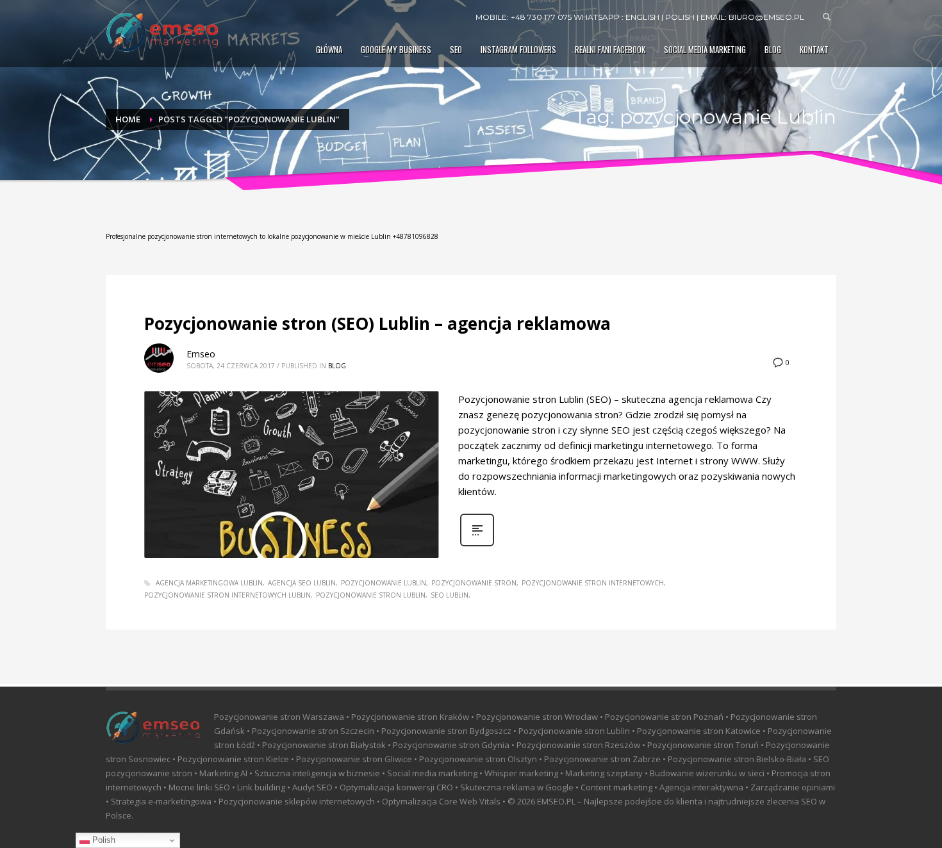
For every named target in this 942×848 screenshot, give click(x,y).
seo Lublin (449, 595)
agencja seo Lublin (302, 582)
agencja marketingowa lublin (209, 582)
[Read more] (477, 545)
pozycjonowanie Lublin (383, 582)
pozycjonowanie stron (473, 582)
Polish (102, 840)
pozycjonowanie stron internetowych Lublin (227, 595)
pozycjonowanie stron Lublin (371, 595)
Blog (337, 365)
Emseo (200, 354)
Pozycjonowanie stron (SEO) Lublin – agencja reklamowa (377, 323)
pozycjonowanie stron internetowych (593, 582)
